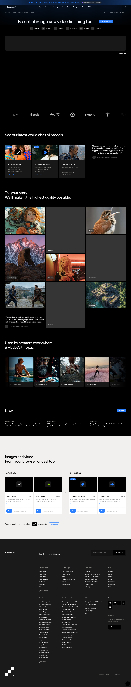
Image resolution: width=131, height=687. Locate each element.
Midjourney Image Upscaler (70, 635)
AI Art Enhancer (43, 657)
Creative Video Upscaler (69, 609)
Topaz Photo (42, 576)
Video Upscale (44, 602)
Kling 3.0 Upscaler (67, 614)
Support (110, 571)
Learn (110, 576)
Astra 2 (87, 613)
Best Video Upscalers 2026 (70, 607)
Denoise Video (43, 617)
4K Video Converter (45, 604)
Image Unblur (43, 637)
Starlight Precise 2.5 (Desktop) (91, 605)
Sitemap (87, 586)
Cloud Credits (66, 584)
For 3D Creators (67, 647)
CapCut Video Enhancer (69, 624)
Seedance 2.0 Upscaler (69, 617)
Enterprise (42, 584)
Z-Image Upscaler (67, 627)
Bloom (64, 581)
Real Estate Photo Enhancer (47, 635)
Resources (111, 584)
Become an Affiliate (91, 579)
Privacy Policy (89, 584)
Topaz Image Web (67, 571)
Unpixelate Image (44, 627)
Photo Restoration (44, 629)
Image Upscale (43, 640)
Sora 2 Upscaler (66, 619)
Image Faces (43, 647)
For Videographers (67, 640)
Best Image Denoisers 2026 (70, 604)
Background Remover (45, 622)
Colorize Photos (43, 632)
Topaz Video (42, 574)
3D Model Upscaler (44, 624)
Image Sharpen (43, 645)
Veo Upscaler (66, 622)
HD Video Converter (45, 607)
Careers (87, 571)
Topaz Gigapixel (43, 579)
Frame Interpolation (45, 619)
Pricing (110, 579)
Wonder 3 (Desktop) (91, 611)
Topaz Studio (42, 571)
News (110, 574)
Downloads (111, 581)
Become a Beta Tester (91, 576)
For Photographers (67, 637)
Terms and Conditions (91, 581)
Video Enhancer (43, 609)
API (40, 586)
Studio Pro (42, 581)
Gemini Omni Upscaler (68, 612)
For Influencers (66, 645)
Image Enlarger (43, 655)
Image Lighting (43, 650)
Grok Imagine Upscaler (69, 629)
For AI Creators (66, 642)
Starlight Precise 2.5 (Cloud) (93, 602)
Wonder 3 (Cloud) (90, 608)
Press (109, 586)
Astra (63, 576)
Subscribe (119, 552)
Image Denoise (43, 642)
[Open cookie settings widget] (127, 683)
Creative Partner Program (93, 574)
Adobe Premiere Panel (68, 579)
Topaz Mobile (66, 574)
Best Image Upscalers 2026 (70, 602)
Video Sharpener (44, 612)
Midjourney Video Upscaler (70, 632)
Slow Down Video (44, 614)
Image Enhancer (44, 652)
